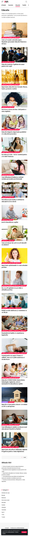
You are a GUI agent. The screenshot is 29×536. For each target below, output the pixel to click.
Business (4, 402)
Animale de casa (6, 492)
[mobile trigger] (3, 1)
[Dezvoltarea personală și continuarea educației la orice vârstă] (14, 190)
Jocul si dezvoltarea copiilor (10, 222)
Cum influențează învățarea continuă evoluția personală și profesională (12, 178)
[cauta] (26, 1)
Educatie (4, 37)
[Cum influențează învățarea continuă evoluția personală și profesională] (14, 167)
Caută (24, 457)
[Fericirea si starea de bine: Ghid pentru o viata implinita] (14, 99)
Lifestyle (16, 37)
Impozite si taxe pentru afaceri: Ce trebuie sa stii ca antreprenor (14, 405)
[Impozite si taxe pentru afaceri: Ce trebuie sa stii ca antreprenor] (14, 394)
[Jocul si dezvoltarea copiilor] (14, 212)
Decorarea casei (5, 500)
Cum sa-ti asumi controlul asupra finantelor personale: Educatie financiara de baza (14, 42)
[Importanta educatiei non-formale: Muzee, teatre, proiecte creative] (14, 77)
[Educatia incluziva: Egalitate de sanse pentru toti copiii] (14, 54)
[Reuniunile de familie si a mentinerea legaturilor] (14, 323)
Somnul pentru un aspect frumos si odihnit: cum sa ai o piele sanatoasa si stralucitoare (13, 357)
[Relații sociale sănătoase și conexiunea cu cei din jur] (14, 300)
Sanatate (18, 263)
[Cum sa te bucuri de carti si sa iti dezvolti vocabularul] (14, 233)
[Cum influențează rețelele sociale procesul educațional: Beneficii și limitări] (14, 417)
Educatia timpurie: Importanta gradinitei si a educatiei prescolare (14, 133)
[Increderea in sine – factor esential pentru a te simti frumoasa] (14, 145)
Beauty (4, 152)
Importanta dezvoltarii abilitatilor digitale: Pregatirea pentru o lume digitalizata (14, 450)
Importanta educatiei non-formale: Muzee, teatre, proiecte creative (14, 88)
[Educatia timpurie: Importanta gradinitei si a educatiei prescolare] (14, 122)
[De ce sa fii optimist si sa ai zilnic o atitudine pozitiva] (14, 278)
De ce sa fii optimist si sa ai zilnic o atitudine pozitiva (12, 289)
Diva (6, 1)
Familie (10, 37)
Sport (3, 512)
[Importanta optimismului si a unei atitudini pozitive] (14, 255)
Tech (16, 447)
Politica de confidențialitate (8, 532)
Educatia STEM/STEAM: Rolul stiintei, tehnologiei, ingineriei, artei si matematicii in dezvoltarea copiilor (13, 382)
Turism (3, 517)
